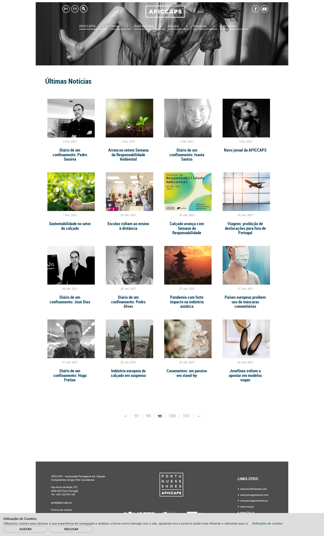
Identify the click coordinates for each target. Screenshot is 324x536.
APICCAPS (87, 26)
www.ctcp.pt (247, 506)
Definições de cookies (267, 523)
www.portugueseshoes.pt (254, 500)
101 (186, 415)
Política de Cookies (61, 510)
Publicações (144, 26)
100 (172, 415)
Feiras (115, 26)
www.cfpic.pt (247, 512)
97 (136, 415)
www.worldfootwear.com (253, 489)
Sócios (173, 26)
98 (148, 415)
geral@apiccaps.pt (61, 502)
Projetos (200, 26)
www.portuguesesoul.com (254, 495)
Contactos (229, 26)
